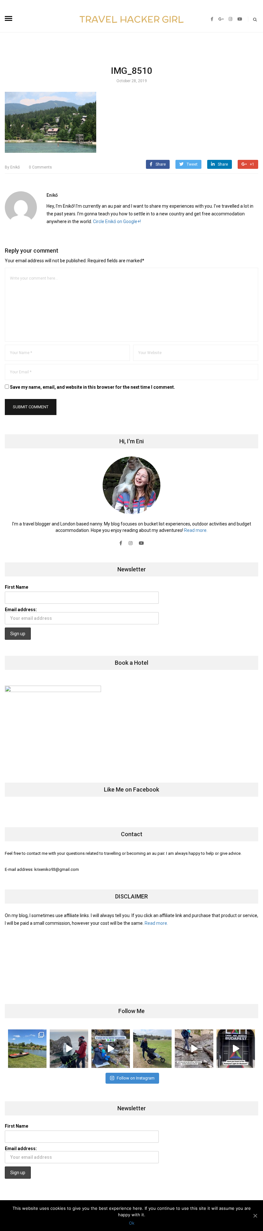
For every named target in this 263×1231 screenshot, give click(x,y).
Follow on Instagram (136, 1078)
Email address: (21, 609)
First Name (16, 587)
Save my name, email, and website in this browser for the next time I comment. (92, 387)
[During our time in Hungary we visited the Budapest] (235, 1048)
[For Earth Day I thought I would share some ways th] (110, 1048)
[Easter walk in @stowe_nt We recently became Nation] (152, 1048)
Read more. (196, 530)
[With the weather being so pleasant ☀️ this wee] (27, 1048)
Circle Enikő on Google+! (117, 221)
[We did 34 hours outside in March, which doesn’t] (194, 1048)
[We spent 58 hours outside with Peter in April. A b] (69, 1048)
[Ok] (255, 1215)
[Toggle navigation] (8, 18)
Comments (40, 167)
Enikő (12, 167)
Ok (131, 1223)
